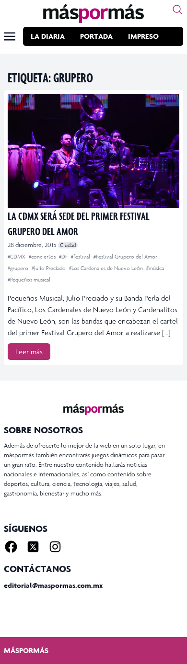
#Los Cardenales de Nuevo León (106, 268)
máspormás (26, 650)
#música (155, 268)
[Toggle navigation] (9, 36)
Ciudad (68, 245)
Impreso (143, 36)
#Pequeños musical (29, 279)
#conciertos (43, 256)
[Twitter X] (33, 547)
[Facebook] (11, 547)
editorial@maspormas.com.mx (53, 585)
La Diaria (48, 36)
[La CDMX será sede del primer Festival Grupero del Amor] (93, 151)
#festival (81, 256)
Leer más (29, 351)
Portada (96, 36)
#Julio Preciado (49, 268)
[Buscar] (177, 9)
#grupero (19, 268)
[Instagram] (55, 547)
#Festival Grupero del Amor (125, 256)
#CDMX (17, 256)
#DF (64, 256)
